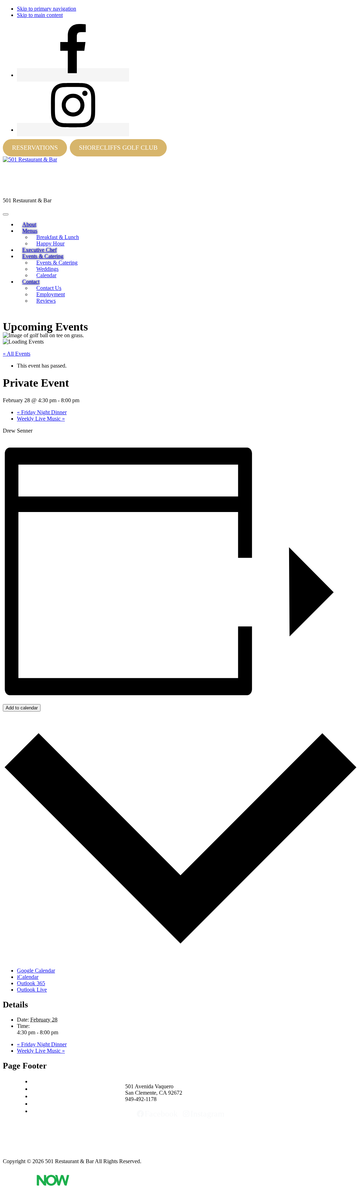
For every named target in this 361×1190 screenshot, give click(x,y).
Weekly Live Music (41, 419)
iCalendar (27, 977)
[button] (30, 230)
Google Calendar (36, 971)
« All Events (16, 354)
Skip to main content (40, 15)
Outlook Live (32, 990)
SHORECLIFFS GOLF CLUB (118, 147)
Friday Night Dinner (42, 412)
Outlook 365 (31, 983)
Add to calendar (22, 707)
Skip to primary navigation (46, 9)
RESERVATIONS (35, 147)
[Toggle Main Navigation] (5, 214)
